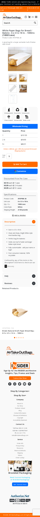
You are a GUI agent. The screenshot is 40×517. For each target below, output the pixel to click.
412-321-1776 (21, 433)
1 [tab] (14, 337)
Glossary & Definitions (20, 415)
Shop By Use (19, 395)
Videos (20, 455)
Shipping (20, 453)
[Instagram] (15, 384)
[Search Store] (35, 23)
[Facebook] (10, 384)
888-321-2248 (23, 428)
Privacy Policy (20, 446)
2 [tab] (16, 337)
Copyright (20, 418)
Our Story (20, 406)
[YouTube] (24, 384)
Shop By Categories (19, 391)
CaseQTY (3, 156)
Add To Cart (21, 164)
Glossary (10, 266)
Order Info (20, 443)
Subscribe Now (20, 378)
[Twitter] (19, 384)
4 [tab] (21, 337)
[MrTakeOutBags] (12, 17)
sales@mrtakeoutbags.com (20, 435)
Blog (20, 410)
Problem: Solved (20, 408)
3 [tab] (19, 337)
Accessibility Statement (20, 420)
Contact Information (20, 413)
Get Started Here (20, 484)
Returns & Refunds (20, 450)
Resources (20, 448)
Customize (21, 171)
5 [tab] (23, 337)
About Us (20, 403)
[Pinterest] (29, 384)
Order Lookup (20, 458)
